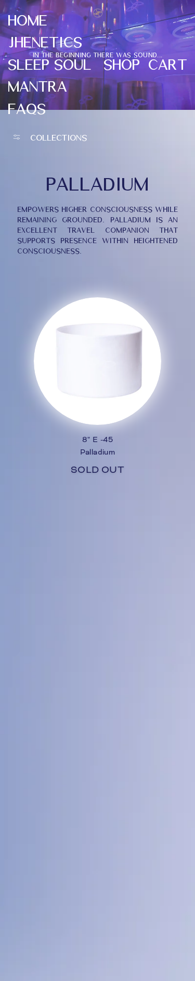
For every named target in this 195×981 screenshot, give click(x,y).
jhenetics (45, 41)
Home (27, 19)
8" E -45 (97, 439)
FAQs (27, 108)
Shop (121, 63)
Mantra (37, 85)
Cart (167, 63)
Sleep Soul (50, 63)
